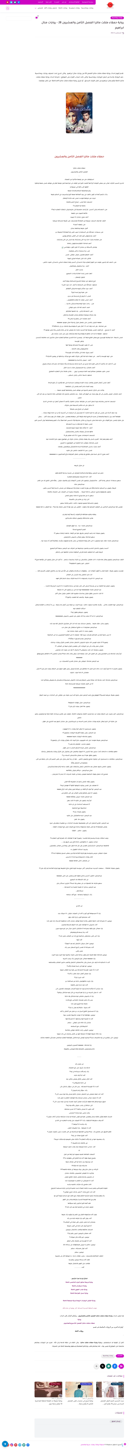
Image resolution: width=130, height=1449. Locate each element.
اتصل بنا (56, 2)
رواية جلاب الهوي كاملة (79, 1290)
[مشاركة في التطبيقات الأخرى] (96, 1366)
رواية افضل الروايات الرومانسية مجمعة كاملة (79, 1301)
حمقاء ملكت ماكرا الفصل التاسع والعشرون (79, 1323)
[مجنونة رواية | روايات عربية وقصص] (110, 6)
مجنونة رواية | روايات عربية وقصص (92, 1445)
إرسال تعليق (116, 1421)
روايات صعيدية (74, 8)
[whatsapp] (15, 2)
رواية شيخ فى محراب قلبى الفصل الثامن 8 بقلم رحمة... (80, 1402)
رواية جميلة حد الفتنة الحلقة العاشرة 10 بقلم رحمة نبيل (48, 1402)
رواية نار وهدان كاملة (79, 1286)
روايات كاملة (62, 8)
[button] (114, 1366)
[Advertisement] (79, 56)
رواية (79, 1320)
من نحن (64, 2)
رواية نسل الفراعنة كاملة (79, 1293)
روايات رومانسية (87, 8)
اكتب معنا (49, 2)
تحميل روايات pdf (50, 8)
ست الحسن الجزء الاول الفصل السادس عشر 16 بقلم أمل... (112, 1402)
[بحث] (7, 8)
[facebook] (18, 2)
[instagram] (11, 1444)
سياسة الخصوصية (87, 2)
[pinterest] (7, 2)
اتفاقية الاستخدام (74, 2)
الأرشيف (40, 2)
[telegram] (11, 2)
